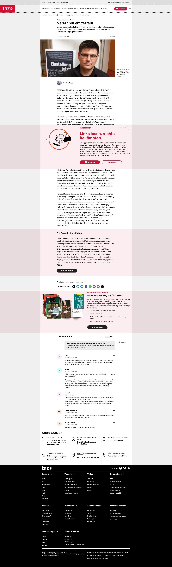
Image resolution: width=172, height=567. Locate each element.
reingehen (45, 525)
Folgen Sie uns (113, 468)
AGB (113, 555)
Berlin (44, 493)
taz (47, 468)
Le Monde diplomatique (118, 516)
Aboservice (68, 539)
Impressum (108, 555)
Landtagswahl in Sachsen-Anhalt (73, 488)
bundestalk (45, 510)
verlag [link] (43, 2)
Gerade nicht (122, 128)
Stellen (89, 487)
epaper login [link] (125, 2)
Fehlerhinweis (79, 282)
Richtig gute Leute (70, 484)
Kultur (44, 487)
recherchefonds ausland (118, 487)
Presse (89, 490)
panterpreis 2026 (116, 493)
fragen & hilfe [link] (65, 2)
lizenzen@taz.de (54, 555)
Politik (44, 479)
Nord (43, 496)
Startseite (44, 15)
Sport (43, 490)
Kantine (44, 539)
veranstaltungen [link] (51, 2)
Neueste (107, 337)
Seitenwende (120, 555)
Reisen (44, 537)
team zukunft (68, 510)
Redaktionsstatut (101, 553)
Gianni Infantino (69, 482)
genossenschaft (115, 482)
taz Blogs (113, 511)
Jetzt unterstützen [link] (67, 271)
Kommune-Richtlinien (114, 553)
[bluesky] (124, 469)
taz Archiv (113, 519)
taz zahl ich (114, 484)
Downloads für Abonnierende (74, 545)
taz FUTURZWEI (115, 514)
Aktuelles (90, 479)
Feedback (67, 536)
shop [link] (58, 2)
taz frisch (67, 513)
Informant (90, 555)
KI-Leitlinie (125, 553)
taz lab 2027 (91, 522)
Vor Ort (89, 513)
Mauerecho (45, 519)
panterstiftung (115, 490)
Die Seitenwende (93, 484)
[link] (46, 9)
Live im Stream (92, 516)
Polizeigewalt (68, 479)
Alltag (60, 15)
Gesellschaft (53, 15)
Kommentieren (69, 282)
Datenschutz (99, 555)
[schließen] (128, 128)
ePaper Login (68, 542)
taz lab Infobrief (69, 519)
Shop (43, 542)
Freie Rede (45, 522)
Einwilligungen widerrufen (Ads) (97, 558)
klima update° (46, 516)
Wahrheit (45, 499)
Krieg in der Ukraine (71, 493)
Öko (43, 482)
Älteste (113, 337)
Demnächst (91, 510)
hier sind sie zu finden (78, 347)
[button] (129, 8)
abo (111, 479)
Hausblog (90, 482)
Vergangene (91, 519)
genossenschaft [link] (116, 2)
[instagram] (128, 469)
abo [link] (109, 2)
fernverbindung (47, 513)
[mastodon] (120, 469)
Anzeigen (45, 545)
